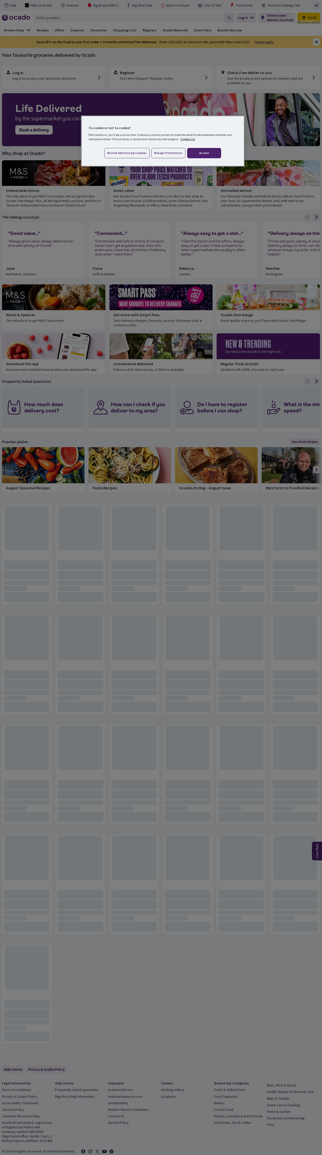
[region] (163, 141)
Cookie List (187, 139)
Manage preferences (168, 153)
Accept (204, 153)
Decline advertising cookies (127, 153)
